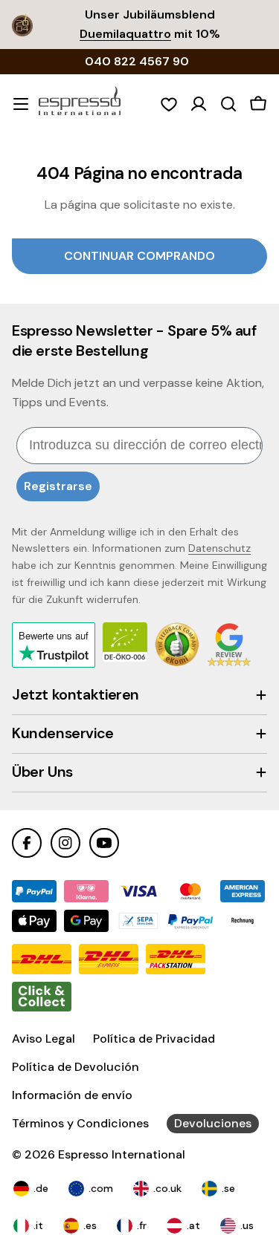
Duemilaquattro (125, 34)
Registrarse (58, 486)
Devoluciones (212, 1123)
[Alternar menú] (21, 104)
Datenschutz (219, 548)
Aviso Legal (43, 1038)
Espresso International (121, 1154)
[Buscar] (228, 104)
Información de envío (72, 1095)
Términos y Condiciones (80, 1123)
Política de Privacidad (154, 1038)
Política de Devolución (75, 1067)
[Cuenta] (199, 104)
